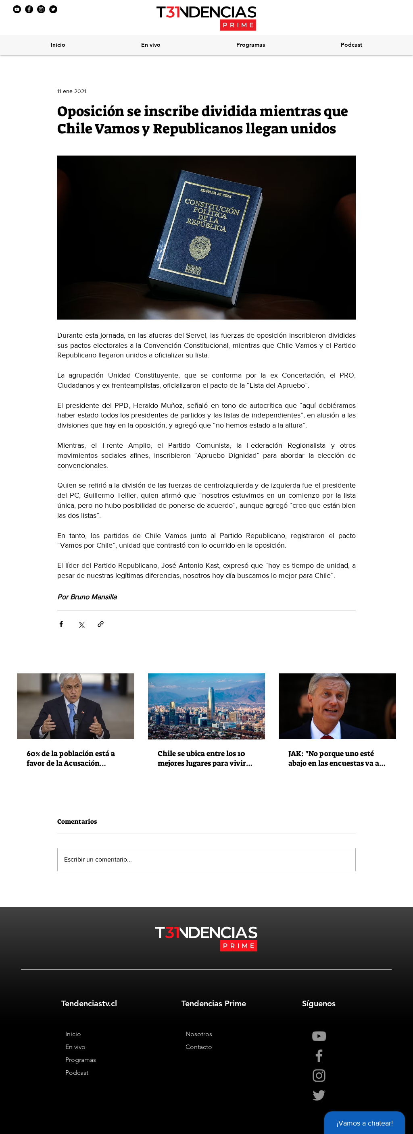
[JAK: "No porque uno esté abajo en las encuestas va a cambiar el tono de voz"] (337, 706)
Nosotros (199, 1034)
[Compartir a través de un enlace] (100, 624)
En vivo (75, 1047)
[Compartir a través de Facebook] (61, 624)
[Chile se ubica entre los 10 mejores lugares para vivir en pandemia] (206, 706)
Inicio (73, 1034)
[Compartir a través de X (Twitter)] (81, 624)
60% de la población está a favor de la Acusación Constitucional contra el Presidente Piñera (71, 758)
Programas (80, 1059)
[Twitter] (53, 9)
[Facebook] (29, 9)
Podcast (76, 1072)
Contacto (199, 1047)
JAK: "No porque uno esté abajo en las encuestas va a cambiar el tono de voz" (333, 758)
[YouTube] (17, 9)
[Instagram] (41, 9)
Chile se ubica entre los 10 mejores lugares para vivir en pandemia (202, 758)
